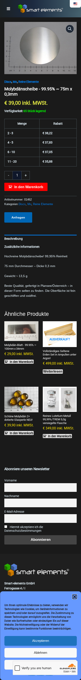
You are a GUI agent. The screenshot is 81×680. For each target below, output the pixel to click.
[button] (74, 597)
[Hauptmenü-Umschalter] (8, 9)
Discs (7, 81)
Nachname (11, 496)
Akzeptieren (40, 640)
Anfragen (18, 217)
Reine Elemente (28, 81)
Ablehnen (40, 652)
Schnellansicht (21, 337)
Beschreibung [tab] (13, 238)
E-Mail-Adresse (14, 512)
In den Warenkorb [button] (21, 362)
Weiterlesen (52, 371)
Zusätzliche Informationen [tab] (22, 246)
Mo (15, 81)
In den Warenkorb (28, 187)
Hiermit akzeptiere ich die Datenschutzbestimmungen (23, 529)
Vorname (10, 480)
